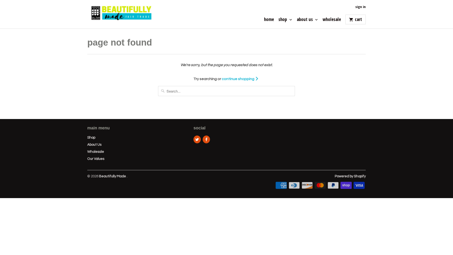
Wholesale (332, 19)
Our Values (95, 159)
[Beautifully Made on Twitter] (197, 139)
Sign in (360, 6)
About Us (305, 19)
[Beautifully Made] (120, 14)
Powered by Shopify (350, 176)
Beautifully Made (113, 176)
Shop (283, 19)
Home (269, 19)
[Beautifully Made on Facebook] (206, 139)
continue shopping (238, 79)
